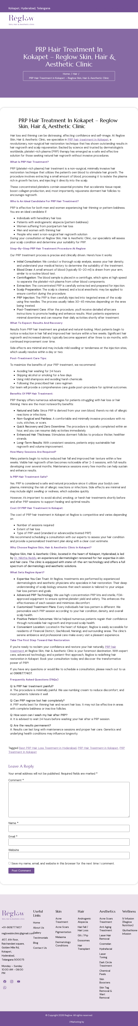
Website (13, 850)
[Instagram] (11, 981)
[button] (105, 20)
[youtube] (18, 981)
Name (13, 823)
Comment (16, 780)
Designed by (51, 1021)
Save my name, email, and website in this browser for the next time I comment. (62, 863)
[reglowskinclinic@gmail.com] (95, 2)
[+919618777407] (72, 2)
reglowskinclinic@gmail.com (112, 8)
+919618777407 (81, 8)
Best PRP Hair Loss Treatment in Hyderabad (47, 748)
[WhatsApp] (5, 987)
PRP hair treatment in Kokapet (88, 139)
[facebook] (5, 981)
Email (13, 836)
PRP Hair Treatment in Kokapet (98, 748)
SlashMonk (63, 1021)
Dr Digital (89, 1021)
